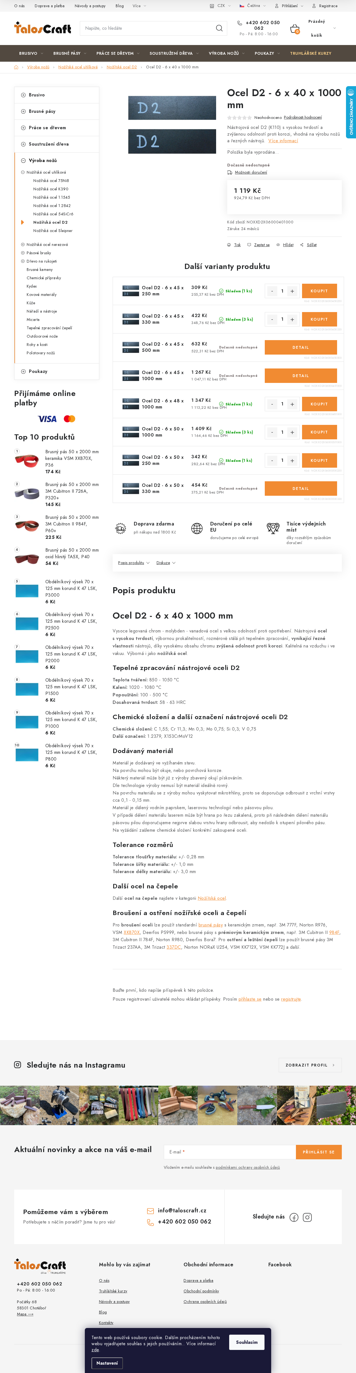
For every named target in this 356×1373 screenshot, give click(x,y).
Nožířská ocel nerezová (47, 244)
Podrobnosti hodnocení (303, 117)
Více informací (283, 141)
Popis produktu (131, 562)
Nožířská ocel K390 (50, 189)
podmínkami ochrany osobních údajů (248, 1167)
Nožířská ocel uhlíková (46, 172)
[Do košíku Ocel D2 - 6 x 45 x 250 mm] (319, 291)
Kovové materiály (41, 294)
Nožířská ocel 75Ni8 (51, 180)
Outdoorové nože (42, 336)
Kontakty (106, 1322)
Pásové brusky (39, 253)
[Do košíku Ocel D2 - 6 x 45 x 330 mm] (319, 319)
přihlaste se (250, 999)
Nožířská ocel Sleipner (53, 230)
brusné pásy (211, 925)
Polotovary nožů (41, 353)
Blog (120, 6)
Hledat (219, 28)
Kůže (31, 303)
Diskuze (163, 562)
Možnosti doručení (251, 172)
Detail (301, 347)
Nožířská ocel (212, 898)
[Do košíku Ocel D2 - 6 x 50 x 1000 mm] (319, 432)
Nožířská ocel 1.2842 (52, 205)
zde (95, 1350)
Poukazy (38, 371)
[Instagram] (307, 1217)
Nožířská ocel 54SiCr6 (53, 214)
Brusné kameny (40, 269)
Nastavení (107, 1363)
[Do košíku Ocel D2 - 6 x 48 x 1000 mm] (319, 404)
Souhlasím (247, 1342)
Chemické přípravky (44, 278)
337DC (174, 947)
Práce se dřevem (47, 127)
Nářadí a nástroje (42, 311)
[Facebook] (294, 1217)
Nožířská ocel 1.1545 (51, 197)
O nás (19, 6)
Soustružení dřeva (49, 144)
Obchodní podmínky (201, 1291)
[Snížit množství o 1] (272, 291)
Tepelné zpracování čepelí (49, 328)
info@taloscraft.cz (182, 1211)
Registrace (328, 6)
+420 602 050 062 (262, 25)
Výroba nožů (43, 160)
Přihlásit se (319, 1152)
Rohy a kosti (37, 344)
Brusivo (37, 95)
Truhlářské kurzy (113, 1291)
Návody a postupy (90, 6)
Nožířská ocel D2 (50, 222)
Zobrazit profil (307, 1065)
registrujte (291, 999)
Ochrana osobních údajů (205, 1301)
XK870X (132, 932)
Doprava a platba (50, 6)
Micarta (33, 319)
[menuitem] (31, 53)
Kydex (32, 286)
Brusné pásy (42, 111)
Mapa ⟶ (25, 1314)
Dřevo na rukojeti (42, 261)
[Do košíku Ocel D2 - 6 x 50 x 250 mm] (319, 460)
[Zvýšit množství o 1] (292, 291)
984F (334, 932)
